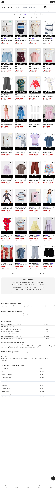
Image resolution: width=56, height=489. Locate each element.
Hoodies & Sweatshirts (17, 284)
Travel (10, 358)
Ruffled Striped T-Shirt (6, 380)
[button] (28, 2)
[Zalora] (7, 7)
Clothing (31, 358)
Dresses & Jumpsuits (16, 287)
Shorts (16, 289)
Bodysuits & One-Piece (25, 282)
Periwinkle (7, 352)
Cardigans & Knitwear (29, 284)
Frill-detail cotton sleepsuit (7, 377)
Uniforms (22, 289)
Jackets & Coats (40, 284)
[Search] (45, 7)
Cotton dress (4, 385)
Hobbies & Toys (4, 358)
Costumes (28, 289)
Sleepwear (26, 292)
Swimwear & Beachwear (16, 292)
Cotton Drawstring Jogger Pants (8, 394)
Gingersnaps (24, 352)
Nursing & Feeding (24, 358)
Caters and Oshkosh (32, 352)
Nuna (11, 352)
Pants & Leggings (27, 287)
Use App (53, 2)
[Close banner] (1, 2)
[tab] (4, 11)
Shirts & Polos (40, 282)
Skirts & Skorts (41, 287)
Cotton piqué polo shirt (6, 388)
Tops (33, 282)
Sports (46, 358)
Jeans (34, 287)
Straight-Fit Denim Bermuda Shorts (9, 382)
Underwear (33, 292)
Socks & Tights (41, 292)
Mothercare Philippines (17, 352)
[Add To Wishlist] (12, 38)
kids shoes (22, 314)
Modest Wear (4, 360)
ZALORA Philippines (19, 342)
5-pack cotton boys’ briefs (7, 374)
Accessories (41, 358)
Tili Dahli (3, 352)
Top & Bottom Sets (37, 289)
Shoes (36, 358)
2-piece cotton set (5, 391)
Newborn (15, 282)
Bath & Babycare (16, 358)
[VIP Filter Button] (25, 14)
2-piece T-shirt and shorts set (8, 396)
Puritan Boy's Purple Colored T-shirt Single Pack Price (11, 324)
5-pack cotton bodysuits (7, 371)
